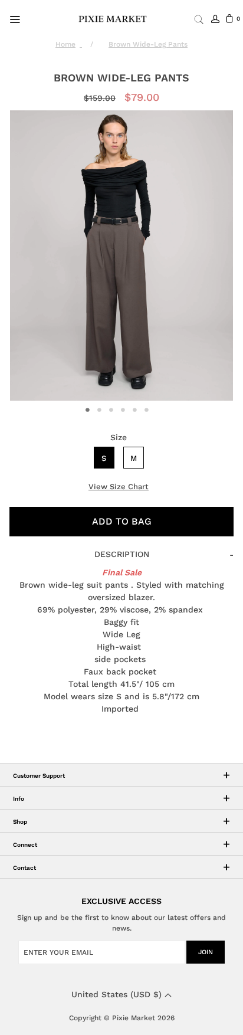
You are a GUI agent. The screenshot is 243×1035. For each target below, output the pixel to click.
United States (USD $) (118, 994)
